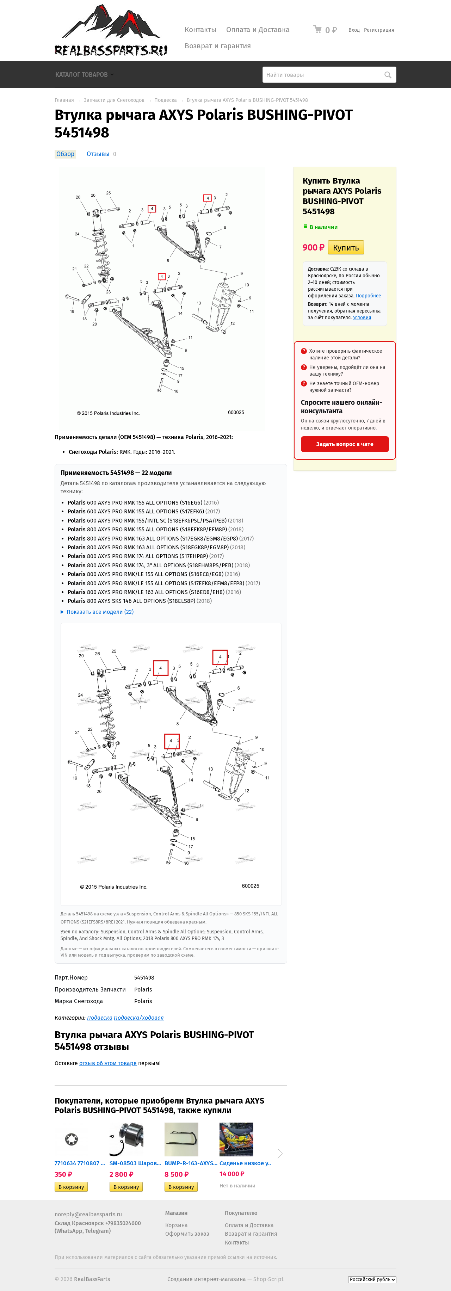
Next (280, 1153)
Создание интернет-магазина (206, 1279)
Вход (354, 30)
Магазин (176, 1213)
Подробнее (368, 296)
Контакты (200, 29)
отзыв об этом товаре (108, 1063)
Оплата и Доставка (258, 29)
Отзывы (98, 154)
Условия (362, 318)
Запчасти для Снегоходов (114, 100)
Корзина (176, 1225)
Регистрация (379, 30)
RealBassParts (92, 1279)
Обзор (65, 154)
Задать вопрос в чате (344, 444)
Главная (64, 100)
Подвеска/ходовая (139, 1017)
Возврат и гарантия (218, 46)
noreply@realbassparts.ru (88, 1214)
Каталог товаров (81, 75)
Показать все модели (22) (100, 612)
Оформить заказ (187, 1233)
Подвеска (165, 100)
